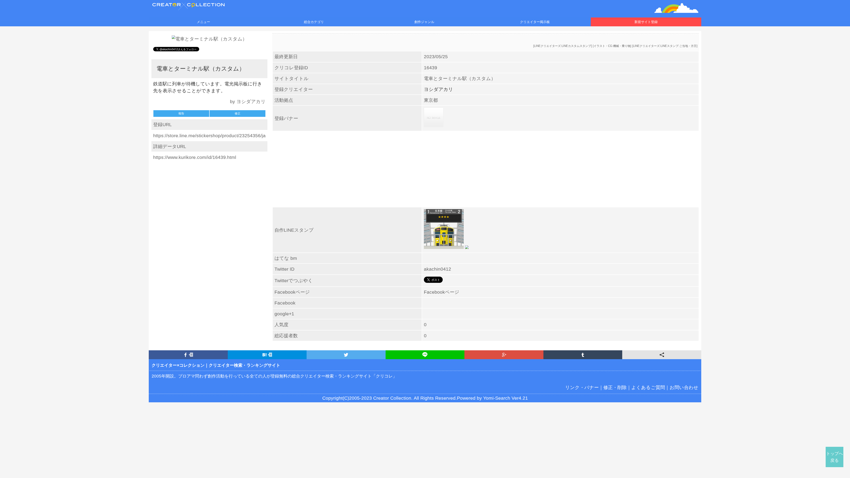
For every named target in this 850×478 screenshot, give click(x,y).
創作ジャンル (424, 22)
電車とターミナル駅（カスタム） (460, 78)
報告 (181, 113)
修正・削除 (615, 387)
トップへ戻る (834, 457)
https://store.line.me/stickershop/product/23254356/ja (209, 135)
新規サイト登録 (646, 22)
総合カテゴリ (314, 22)
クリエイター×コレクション (178, 365)
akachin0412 (437, 269)
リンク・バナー (582, 387)
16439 (430, 67)
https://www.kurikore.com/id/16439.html (194, 157)
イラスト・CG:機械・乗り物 (612, 46)
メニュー (203, 22)
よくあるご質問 (648, 387)
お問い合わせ (684, 387)
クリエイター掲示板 (535, 22)
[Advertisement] (209, 192)
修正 (237, 113)
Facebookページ (441, 292)
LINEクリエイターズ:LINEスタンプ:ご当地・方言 (665, 46)
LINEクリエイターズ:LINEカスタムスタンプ (562, 46)
